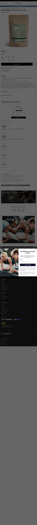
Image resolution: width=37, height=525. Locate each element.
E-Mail (21, 259)
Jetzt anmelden (28, 264)
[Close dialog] (36, 249)
